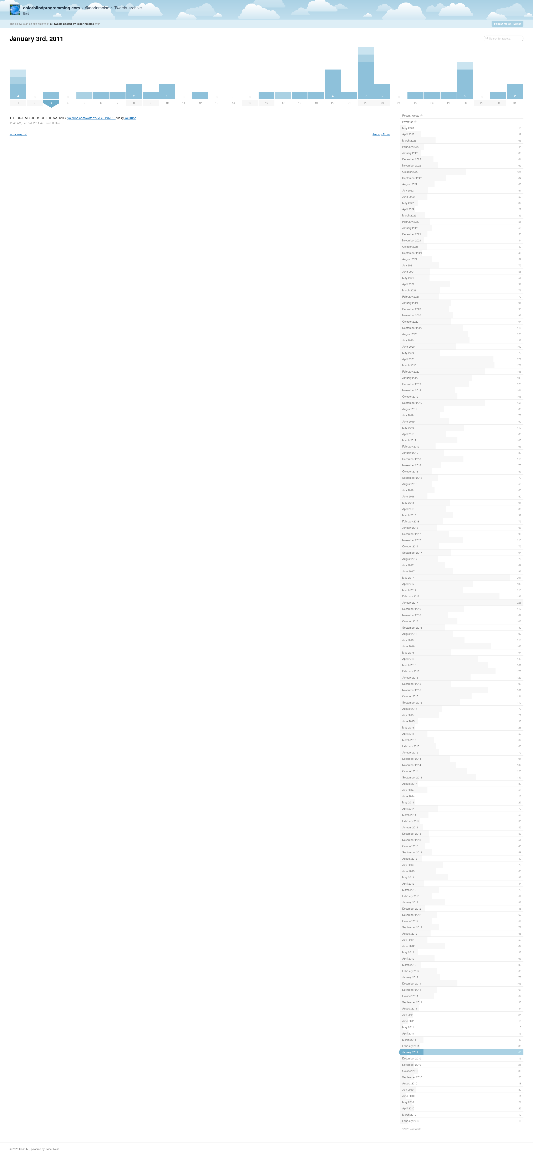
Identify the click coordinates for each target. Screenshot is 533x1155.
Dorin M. (24, 1149)
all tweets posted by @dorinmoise (72, 24)
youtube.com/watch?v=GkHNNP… (91, 118)
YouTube (130, 118)
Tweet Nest (52, 1149)
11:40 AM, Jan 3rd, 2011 (24, 123)
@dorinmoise (97, 8)
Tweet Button (52, 123)
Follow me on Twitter (507, 24)
